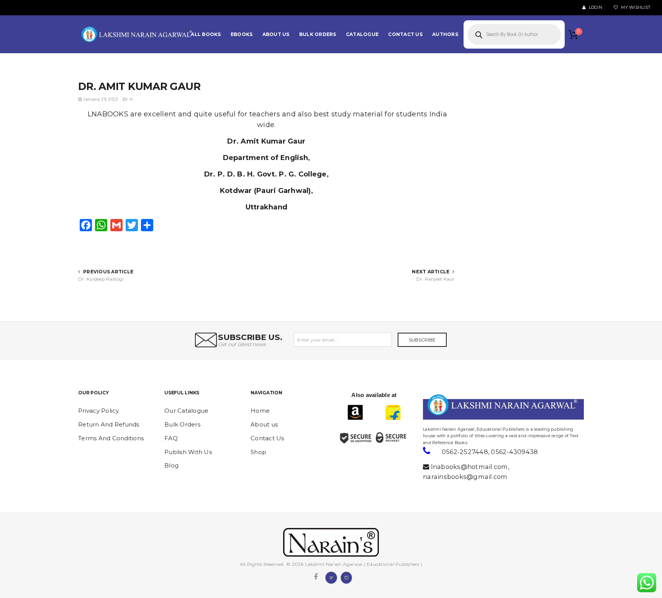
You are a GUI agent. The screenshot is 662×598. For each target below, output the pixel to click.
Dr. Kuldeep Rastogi (101, 279)
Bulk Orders (182, 424)
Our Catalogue (186, 410)
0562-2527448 (465, 452)
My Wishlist (635, 7)
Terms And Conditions (111, 438)
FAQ (171, 438)
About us (264, 424)
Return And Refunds (108, 424)
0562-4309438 (514, 452)
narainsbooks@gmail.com (465, 476)
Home (260, 410)
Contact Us (267, 438)
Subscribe (422, 340)
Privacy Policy (98, 410)
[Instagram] (346, 577)
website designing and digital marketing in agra (434, 424)
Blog (171, 465)
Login (594, 7)
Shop (258, 452)
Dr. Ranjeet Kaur (435, 279)
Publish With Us (188, 452)
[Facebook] (315, 577)
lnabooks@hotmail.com (469, 467)
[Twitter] (331, 577)
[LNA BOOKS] (137, 34)
